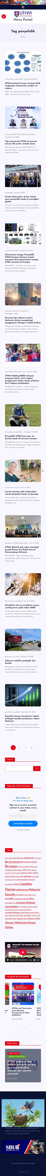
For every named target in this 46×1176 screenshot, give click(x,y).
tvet (38, 915)
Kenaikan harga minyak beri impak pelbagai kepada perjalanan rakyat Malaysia (22, 718)
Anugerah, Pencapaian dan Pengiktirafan (22, 987)
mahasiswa (22, 890)
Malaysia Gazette (28, 134)
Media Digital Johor (21, 543)
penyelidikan (18, 432)
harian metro (26, 873)
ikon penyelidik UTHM (13, 134)
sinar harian (35, 913)
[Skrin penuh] (38, 960)
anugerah (28, 858)
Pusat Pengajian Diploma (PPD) (28, 906)
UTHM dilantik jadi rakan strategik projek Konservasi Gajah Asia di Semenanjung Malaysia (22, 549)
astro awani (37, 858)
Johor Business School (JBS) (12, 879)
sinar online (9, 915)
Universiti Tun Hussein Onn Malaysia (20, 919)
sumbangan (27, 915)
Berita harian (10, 601)
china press (9, 487)
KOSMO (17, 884)
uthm (37, 919)
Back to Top (24, 1171)
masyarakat (20, 895)
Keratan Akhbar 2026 (17, 1056)
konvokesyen (9, 884)
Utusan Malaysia (15, 922)
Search (10, 760)
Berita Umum (14, 1053)
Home (23, 37)
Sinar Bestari (25, 912)
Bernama (8, 656)
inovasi (7, 250)
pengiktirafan (18, 899)
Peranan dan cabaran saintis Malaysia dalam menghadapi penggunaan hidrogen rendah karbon (23, 320)
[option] (23, 1001)
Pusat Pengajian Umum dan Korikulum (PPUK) (18, 909)
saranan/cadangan (12, 913)
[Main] (8, 960)
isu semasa (26, 876)
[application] (23, 952)
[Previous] (21, 1026)
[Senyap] (34, 960)
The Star (34, 915)
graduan (18, 873)
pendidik (19, 601)
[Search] (36, 768)
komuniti (32, 879)
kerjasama (8, 543)
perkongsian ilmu (20, 372)
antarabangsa (18, 858)
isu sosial (16, 656)
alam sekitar (9, 79)
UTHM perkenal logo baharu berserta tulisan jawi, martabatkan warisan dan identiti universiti (21, 1067)
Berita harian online (28, 862)
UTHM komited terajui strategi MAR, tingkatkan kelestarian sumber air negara (22, 85)
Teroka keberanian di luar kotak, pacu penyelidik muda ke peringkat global (22, 199)
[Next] (25, 1026)
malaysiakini (23, 311)
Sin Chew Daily (18, 915)
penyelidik (18, 79)
